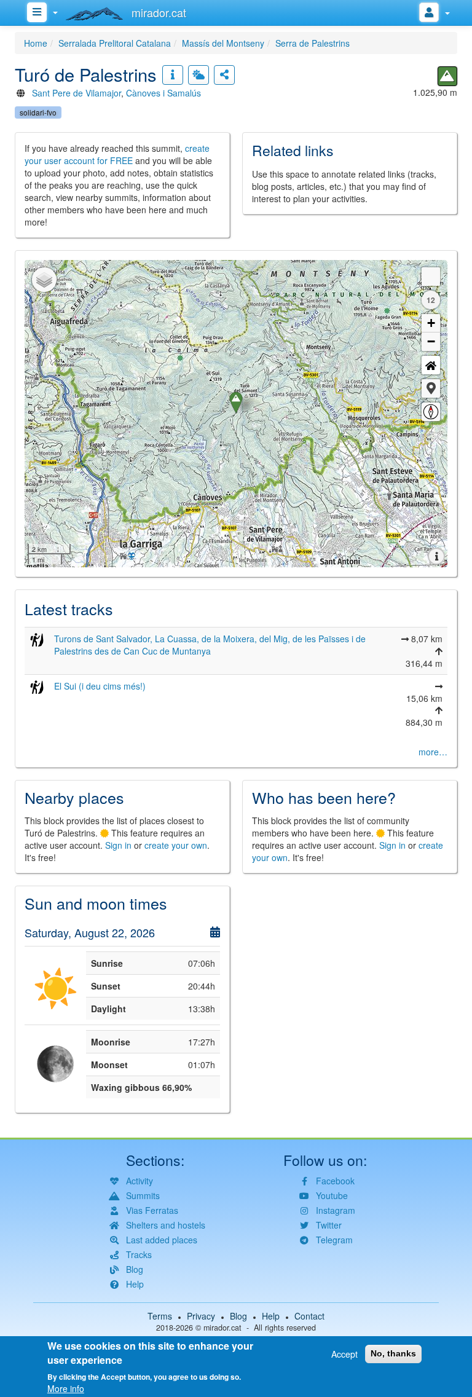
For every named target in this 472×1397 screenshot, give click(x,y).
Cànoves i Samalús (163, 93)
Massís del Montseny (223, 43)
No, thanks (393, 1353)
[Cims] (447, 76)
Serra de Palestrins (312, 43)
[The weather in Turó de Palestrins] (198, 75)
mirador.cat (222, 1327)
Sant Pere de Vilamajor (76, 93)
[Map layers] (44, 279)
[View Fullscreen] (431, 276)
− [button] (431, 341)
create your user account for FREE (117, 154)
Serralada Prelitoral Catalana (114, 43)
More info (65, 1388)
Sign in (118, 845)
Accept (344, 1354)
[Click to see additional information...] (172, 75)
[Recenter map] (431, 365)
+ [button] (431, 323)
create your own (175, 845)
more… (433, 752)
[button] (431, 388)
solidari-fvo (38, 112)
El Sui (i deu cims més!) (100, 686)
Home (35, 43)
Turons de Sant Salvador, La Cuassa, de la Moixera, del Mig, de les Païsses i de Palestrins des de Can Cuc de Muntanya (210, 644)
